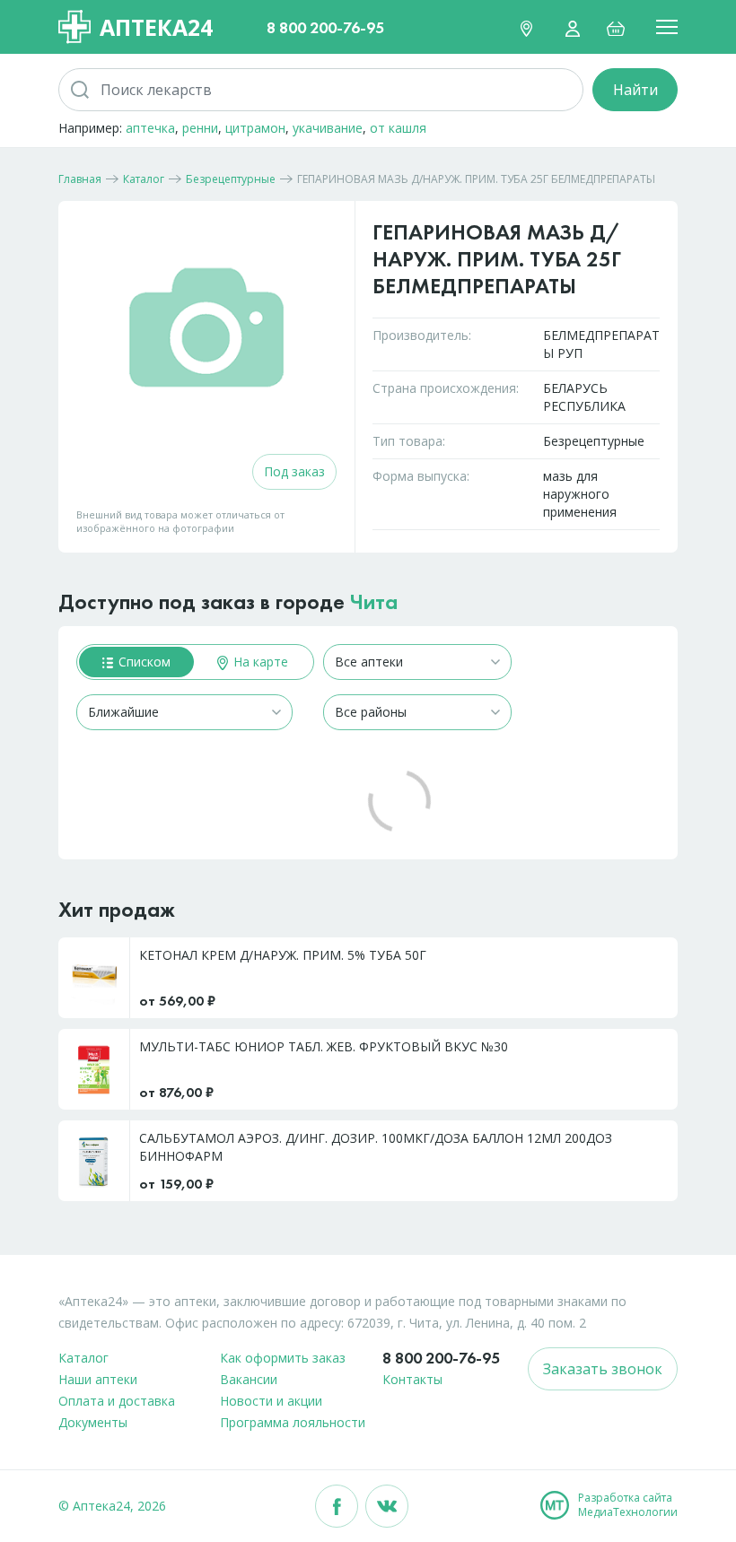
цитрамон (255, 127)
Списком (143, 661)
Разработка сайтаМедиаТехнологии (628, 1505)
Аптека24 (156, 27)
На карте (259, 661)
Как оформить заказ (283, 1357)
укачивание (328, 127)
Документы (92, 1422)
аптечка (150, 127)
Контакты (412, 1379)
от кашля (398, 127)
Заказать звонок (602, 1369)
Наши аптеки (97, 1379)
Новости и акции (271, 1400)
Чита (374, 601)
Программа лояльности (292, 1422)
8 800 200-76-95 (325, 27)
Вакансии (248, 1379)
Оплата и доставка (116, 1400)
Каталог (83, 1357)
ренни (200, 127)
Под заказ (294, 471)
